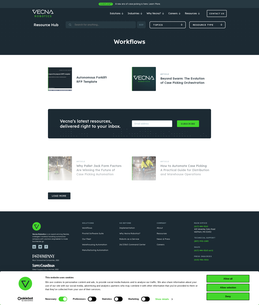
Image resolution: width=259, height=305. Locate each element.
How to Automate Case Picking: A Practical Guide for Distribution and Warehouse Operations (184, 170)
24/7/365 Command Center (132, 244)
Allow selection (228, 287)
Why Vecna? (154, 13)
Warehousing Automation (94, 244)
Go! (141, 24)
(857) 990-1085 (201, 241)
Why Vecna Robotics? (129, 233)
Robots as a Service (129, 239)
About (160, 228)
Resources (191, 13)
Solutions (115, 13)
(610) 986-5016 (201, 260)
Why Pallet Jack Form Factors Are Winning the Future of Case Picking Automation (98, 170)
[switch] (92, 299)
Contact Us (216, 13)
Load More (59, 196)
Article (164, 74)
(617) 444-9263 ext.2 (203, 250)
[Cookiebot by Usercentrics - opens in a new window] (25, 299)
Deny (228, 296)
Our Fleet (86, 239)
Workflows (87, 228)
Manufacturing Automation (95, 250)
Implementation (127, 228)
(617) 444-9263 (201, 226)
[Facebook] (46, 246)
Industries (134, 13)
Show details (162, 299)
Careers (173, 13)
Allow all (227, 278)
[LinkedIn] (34, 246)
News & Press (163, 239)
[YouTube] (40, 246)
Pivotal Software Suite (93, 233)
